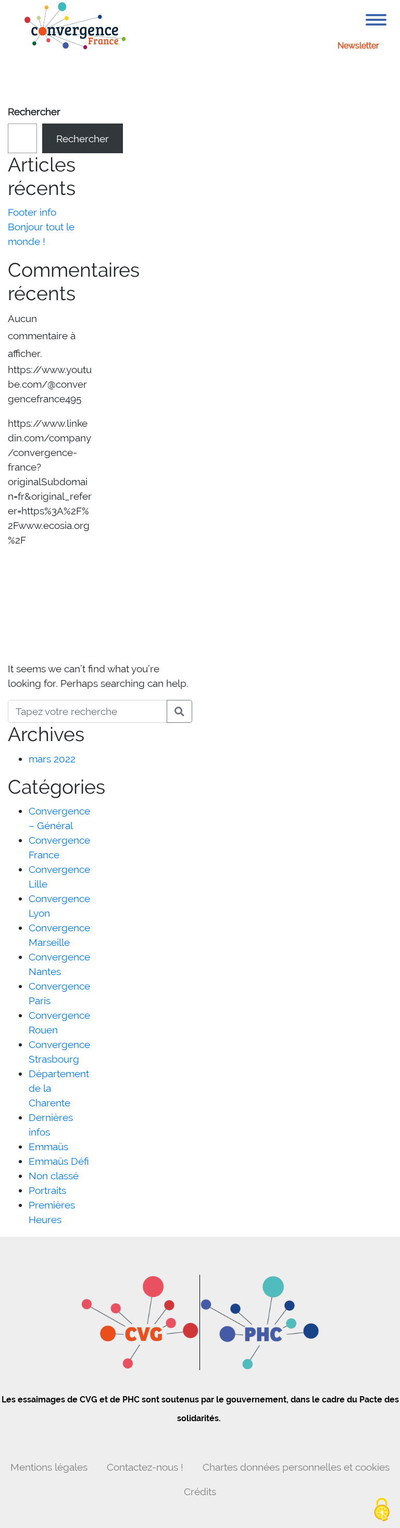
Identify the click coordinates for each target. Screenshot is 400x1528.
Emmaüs (48, 1146)
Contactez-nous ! (145, 1467)
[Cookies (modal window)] (382, 1510)
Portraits (47, 1190)
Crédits (200, 1491)
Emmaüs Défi (59, 1161)
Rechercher (34, 111)
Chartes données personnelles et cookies (296, 1467)
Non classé (54, 1175)
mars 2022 (52, 759)
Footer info (32, 212)
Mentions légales (49, 1467)
